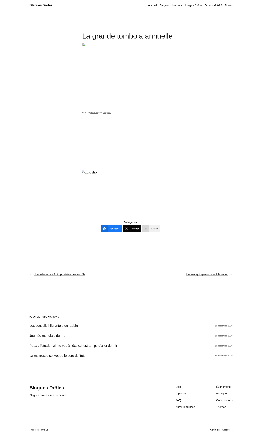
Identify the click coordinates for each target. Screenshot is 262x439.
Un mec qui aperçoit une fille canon (207, 274)
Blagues (107, 112)
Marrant (94, 112)
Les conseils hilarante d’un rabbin (53, 326)
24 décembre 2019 (224, 326)
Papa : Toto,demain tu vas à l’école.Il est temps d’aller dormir (73, 346)
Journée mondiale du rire (47, 336)
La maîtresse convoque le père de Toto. (57, 356)
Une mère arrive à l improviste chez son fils (59, 274)
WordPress (227, 430)
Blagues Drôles (40, 5)
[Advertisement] (131, 146)
